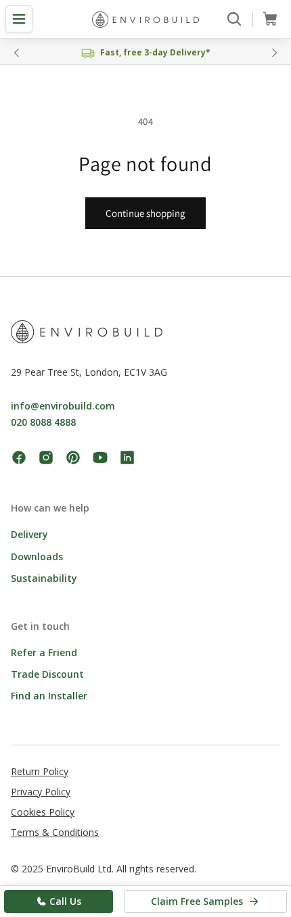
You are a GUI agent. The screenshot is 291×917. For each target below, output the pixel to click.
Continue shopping (145, 213)
